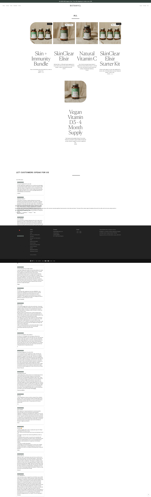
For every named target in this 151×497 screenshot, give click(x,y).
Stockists (15, 5)
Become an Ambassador (35, 234)
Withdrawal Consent (34, 251)
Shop (4, 5)
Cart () (144, 5)
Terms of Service (33, 246)
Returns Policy (33, 243)
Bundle (31, 247)
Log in (141, 5)
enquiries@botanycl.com (58, 231)
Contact (7, 5)
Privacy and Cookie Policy (35, 244)
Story (11, 5)
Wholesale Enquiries (34, 249)
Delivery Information (34, 241)
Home (19, 5)
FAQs (31, 239)
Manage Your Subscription (35, 238)
